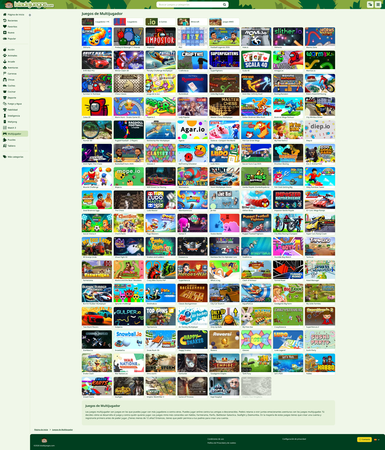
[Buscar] (224, 4)
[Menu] (378, 4)
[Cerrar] (30, 15)
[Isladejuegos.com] (29, 4)
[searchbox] (192, 5)
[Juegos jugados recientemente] (370, 4)
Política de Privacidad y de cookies (222, 443)
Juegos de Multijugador (62, 429)
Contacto (366, 439)
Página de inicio (41, 429)
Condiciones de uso (216, 439)
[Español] (377, 439)
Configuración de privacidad (294, 439)
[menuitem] (15, 14)
